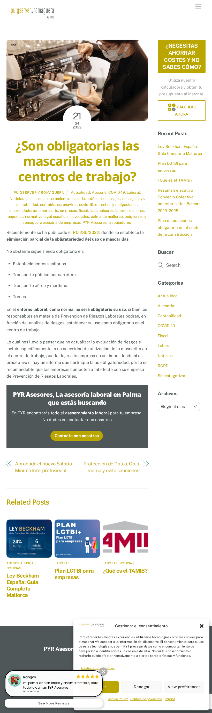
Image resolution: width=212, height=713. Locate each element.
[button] (201, 626)
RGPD (163, 366)
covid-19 (86, 204)
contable (47, 204)
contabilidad (27, 204)
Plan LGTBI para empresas (74, 573)
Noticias (17, 198)
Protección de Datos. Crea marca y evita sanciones (111, 467)
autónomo (95, 198)
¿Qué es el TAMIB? (125, 570)
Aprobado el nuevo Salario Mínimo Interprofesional (43, 467)
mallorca (136, 210)
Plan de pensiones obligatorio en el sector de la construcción (179, 227)
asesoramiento (56, 198)
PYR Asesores (94, 222)
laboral (121, 210)
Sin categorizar (171, 375)
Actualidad (80, 192)
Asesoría (99, 192)
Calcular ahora (185, 111)
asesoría (78, 198)
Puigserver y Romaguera (39, 193)
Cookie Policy (118, 699)
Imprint (170, 699)
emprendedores (23, 210)
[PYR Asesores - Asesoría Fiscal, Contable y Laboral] (33, 18)
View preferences (184, 687)
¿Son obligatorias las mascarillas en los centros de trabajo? (77, 161)
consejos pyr (133, 198)
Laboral (133, 192)
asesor (36, 198)
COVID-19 (116, 192)
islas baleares (101, 210)
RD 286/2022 (86, 232)
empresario (48, 210)
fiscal (83, 210)
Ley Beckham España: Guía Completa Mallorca (22, 585)
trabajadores (119, 222)
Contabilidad (169, 316)
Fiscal (29, 563)
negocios (15, 216)
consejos (112, 198)
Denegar (141, 687)
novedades (79, 216)
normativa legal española (47, 216)
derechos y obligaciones (116, 204)
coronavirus (67, 204)
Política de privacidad (146, 699)
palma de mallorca (107, 216)
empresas (68, 210)
